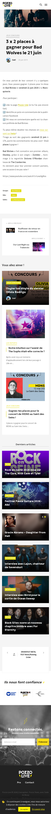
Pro (19, 782)
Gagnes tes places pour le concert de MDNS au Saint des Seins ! (26, 414)
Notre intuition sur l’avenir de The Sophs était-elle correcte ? (26, 349)
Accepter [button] (24, 809)
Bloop (26, 795)
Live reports (11, 343)
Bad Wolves (16, 191)
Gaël (14, 60)
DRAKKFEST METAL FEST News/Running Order (24, 654)
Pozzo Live (23, 104)
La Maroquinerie (18, 200)
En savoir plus (38, 809)
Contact (29, 782)
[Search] (41, 4)
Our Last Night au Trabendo (21, 246)
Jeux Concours (12, 35)
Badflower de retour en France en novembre (29, 230)
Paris (14, 195)
